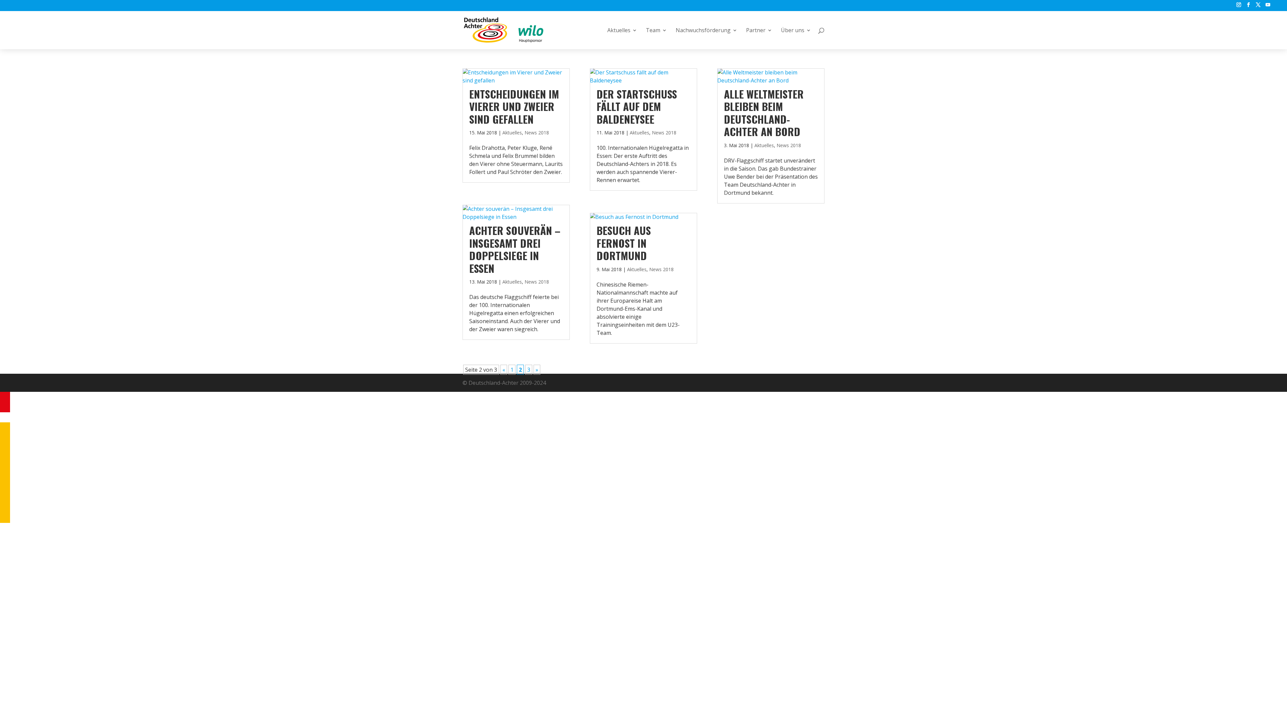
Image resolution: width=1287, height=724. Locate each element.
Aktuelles (618, 31)
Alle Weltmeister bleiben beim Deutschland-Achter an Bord (764, 112)
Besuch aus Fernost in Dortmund (624, 243)
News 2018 (537, 132)
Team (653, 31)
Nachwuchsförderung (703, 31)
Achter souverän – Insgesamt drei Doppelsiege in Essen (514, 249)
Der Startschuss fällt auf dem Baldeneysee (637, 106)
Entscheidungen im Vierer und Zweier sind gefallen (514, 106)
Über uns (792, 31)
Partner (755, 31)
